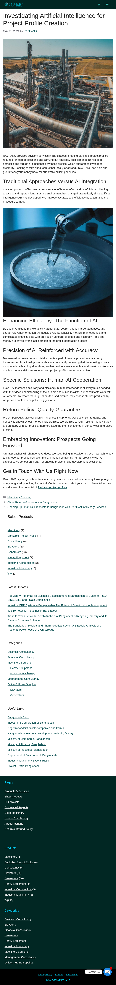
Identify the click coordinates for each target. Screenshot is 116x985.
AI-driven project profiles (52, 487)
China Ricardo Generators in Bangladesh (32, 502)
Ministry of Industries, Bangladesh (28, 749)
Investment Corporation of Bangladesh (31, 722)
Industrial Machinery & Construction (29, 760)
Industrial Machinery (22, 673)
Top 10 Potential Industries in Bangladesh (33, 610)
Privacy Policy (45, 974)
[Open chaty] (107, 972)
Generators (17, 695)
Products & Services (17, 791)
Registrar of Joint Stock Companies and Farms (36, 728)
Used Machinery (14, 812)
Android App (72, 974)
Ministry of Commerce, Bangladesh (29, 738)
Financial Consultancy (21, 657)
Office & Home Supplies (22, 684)
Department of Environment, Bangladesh (32, 755)
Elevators (16, 689)
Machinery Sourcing (19, 497)
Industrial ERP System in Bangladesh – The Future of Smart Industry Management (57, 605)
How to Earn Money (16, 818)
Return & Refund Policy (19, 829)
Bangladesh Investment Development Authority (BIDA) (40, 733)
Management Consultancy (23, 678)
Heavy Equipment (21, 668)
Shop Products (13, 796)
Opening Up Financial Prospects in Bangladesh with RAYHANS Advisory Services (56, 507)
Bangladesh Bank (18, 717)
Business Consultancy (21, 651)
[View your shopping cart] (99, 4)
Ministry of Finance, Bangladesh (27, 744)
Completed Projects (16, 807)
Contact (59, 974)
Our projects (12, 802)
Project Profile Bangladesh (24, 766)
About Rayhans (14, 823)
